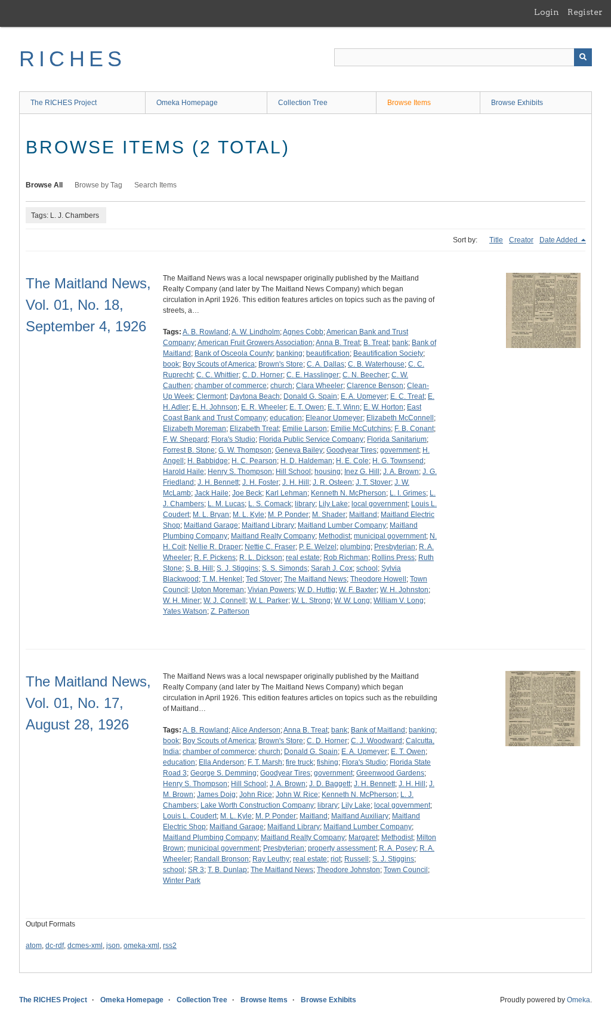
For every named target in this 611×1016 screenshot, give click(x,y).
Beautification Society (388, 353)
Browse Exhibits (517, 102)
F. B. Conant (414, 428)
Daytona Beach (255, 396)
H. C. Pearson (254, 461)
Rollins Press (393, 557)
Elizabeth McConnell (400, 418)
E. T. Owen (306, 407)
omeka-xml (141, 945)
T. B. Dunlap (227, 870)
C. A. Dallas (325, 364)
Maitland (363, 514)
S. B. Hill (199, 568)
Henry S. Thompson (240, 471)
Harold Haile (183, 471)
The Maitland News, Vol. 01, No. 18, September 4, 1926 (88, 304)
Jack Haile (212, 493)
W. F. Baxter (358, 590)
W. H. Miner (181, 600)
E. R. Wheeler (263, 407)
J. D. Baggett (329, 784)
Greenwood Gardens (390, 773)
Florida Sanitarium (397, 439)
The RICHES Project (63, 102)
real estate (303, 557)
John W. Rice (297, 794)
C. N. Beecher (365, 375)
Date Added (559, 240)
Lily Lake (333, 504)
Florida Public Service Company (311, 439)
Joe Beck (247, 493)
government (399, 450)
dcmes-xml (85, 945)
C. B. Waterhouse (376, 364)
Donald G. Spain (310, 396)
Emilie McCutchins (361, 428)
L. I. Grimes (408, 493)
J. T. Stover (373, 482)
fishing (327, 762)
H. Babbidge (207, 461)
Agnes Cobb (303, 332)
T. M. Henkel (222, 579)
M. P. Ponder (288, 514)
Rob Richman (345, 557)
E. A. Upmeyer (364, 396)
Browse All (44, 185)
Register (585, 12)
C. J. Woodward (376, 741)
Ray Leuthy (270, 859)
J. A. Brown (401, 471)
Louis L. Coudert (190, 816)
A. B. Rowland (206, 332)
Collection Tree (303, 102)
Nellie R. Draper (215, 547)
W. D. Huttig (316, 590)
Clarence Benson (375, 385)
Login (546, 12)
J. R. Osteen (332, 482)
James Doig (216, 794)
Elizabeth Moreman (194, 428)
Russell (356, 859)
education (286, 418)
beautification (328, 353)
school (367, 568)
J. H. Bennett (218, 482)
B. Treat (375, 342)
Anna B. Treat (338, 342)
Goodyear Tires (351, 450)
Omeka (578, 1000)
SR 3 (196, 870)
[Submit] (583, 57)
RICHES (72, 59)
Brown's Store (280, 364)
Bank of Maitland (378, 730)
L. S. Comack (269, 504)
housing (327, 471)
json (113, 945)
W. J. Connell (224, 600)
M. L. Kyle (248, 514)
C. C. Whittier (217, 375)
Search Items (155, 185)
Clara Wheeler (319, 385)
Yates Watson (185, 611)
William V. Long (399, 600)
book (171, 364)
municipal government (390, 536)
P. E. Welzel (318, 547)
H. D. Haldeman (306, 461)
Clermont (211, 396)
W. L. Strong (311, 600)
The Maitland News (315, 579)
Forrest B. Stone (189, 450)
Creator (521, 240)
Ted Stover (263, 579)
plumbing (355, 547)
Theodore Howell (378, 579)
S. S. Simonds (284, 568)
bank (400, 342)
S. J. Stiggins (237, 568)
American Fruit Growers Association (255, 342)
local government (379, 504)
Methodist (334, 536)
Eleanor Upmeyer (334, 418)
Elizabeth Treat (254, 428)
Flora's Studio (233, 439)
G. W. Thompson (244, 450)
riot (336, 859)
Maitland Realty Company (273, 536)
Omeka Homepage (187, 102)
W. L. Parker (268, 600)
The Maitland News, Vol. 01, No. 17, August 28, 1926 (88, 702)
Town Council (406, 870)
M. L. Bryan (211, 514)
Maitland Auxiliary (359, 816)
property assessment (341, 848)
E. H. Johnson (214, 407)
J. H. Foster (260, 482)
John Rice (255, 794)
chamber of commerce (231, 385)
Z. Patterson (230, 611)
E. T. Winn (344, 407)
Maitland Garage (211, 525)
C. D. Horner (262, 375)
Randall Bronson (221, 859)
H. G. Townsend (398, 461)
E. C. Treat (407, 396)
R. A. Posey (397, 848)
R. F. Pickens (215, 557)
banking (289, 353)
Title (496, 240)
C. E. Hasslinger (312, 375)
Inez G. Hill (361, 471)
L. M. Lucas (226, 504)
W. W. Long (352, 600)
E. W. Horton (383, 407)
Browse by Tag (98, 185)
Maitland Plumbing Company (210, 837)
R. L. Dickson (260, 557)
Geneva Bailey (299, 450)
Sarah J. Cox (332, 568)
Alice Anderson (256, 730)
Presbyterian (394, 547)
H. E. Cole (352, 461)
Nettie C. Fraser (270, 547)
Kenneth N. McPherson (348, 493)
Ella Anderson (221, 762)
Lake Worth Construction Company (257, 805)
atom (34, 945)
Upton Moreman (218, 590)
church (281, 385)
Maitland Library (268, 525)
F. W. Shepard (185, 439)
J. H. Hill (295, 482)
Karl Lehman (286, 493)
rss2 (170, 945)
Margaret (363, 837)
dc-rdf (54, 945)
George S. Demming (223, 773)
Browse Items (409, 102)
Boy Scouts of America (219, 364)
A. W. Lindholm (256, 332)
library (305, 504)
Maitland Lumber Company (342, 525)
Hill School (293, 471)
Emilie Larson (304, 428)
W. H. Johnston (404, 590)
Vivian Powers (271, 590)
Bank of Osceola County (234, 353)
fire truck (299, 762)
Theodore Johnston (348, 870)
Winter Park (181, 880)
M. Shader (328, 514)
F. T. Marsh (265, 762)
